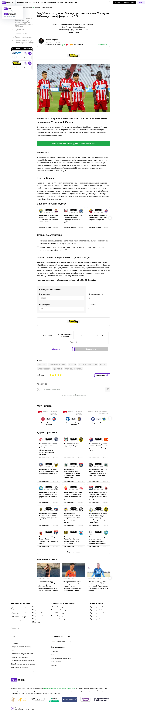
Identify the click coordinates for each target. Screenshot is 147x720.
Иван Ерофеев (52, 39)
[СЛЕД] (110, 218)
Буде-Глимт (57, 369)
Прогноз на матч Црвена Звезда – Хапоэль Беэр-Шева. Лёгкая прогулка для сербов (73, 495)
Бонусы (60, 2)
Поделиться (100, 375)
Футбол (103, 365)
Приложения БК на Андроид (63, 603)
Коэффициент (44, 305)
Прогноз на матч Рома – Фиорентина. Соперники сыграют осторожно (98, 217)
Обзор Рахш (36, 622)
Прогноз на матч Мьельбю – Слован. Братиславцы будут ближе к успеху (71, 540)
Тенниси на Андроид (58, 619)
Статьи (28, 2)
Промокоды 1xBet (96, 607)
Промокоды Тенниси (97, 616)
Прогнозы (35, 2)
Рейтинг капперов (38, 607)
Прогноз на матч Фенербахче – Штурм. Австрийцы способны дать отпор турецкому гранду (72, 518)
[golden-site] (23, 699)
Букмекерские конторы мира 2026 (19, 613)
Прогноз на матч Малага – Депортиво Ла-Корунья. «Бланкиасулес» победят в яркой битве (48, 218)
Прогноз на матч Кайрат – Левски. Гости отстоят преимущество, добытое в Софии (48, 517)
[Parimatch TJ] (17, 63)
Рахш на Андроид (57, 616)
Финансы (54, 665)
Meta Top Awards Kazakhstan (61, 658)
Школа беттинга (71, 2)
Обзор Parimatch (37, 613)
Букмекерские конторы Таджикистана (19, 608)
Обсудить (55, 349)
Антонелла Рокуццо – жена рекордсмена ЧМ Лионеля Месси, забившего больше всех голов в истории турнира (48, 586)
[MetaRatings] (18, 680)
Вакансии (14, 640)
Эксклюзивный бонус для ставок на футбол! (73, 143)
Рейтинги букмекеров (20, 603)
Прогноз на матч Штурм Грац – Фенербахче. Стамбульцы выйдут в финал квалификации (98, 472)
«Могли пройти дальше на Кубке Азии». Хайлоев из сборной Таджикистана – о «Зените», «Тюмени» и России (98, 586)
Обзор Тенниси (37, 619)
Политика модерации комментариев (24, 671)
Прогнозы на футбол (73, 369)
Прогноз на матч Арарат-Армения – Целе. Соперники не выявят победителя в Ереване (98, 540)
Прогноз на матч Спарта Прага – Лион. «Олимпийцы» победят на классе (48, 540)
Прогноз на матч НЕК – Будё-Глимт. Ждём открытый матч (72, 446)
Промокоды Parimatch (98, 610)
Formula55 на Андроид (59, 613)
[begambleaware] (69, 699)
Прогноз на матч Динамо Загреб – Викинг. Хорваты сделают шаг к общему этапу (98, 447)
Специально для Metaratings (21, 647)
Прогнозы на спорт (57, 365)
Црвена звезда (44, 369)
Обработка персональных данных (23, 664)
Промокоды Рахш (96, 619)
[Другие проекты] (8, 2)
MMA (52, 655)
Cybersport (54, 651)
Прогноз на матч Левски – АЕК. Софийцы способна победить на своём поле (48, 471)
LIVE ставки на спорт (18, 617)
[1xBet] (17, 53)
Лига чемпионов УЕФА (87, 365)
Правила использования (19, 657)
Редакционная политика (19, 667)
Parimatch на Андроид (58, 610)
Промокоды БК (96, 603)
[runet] (13, 699)
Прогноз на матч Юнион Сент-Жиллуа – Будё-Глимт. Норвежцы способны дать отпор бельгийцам (98, 518)
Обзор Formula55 (38, 616)
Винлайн (72, 365)
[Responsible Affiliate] (102, 699)
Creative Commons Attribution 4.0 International (59, 688)
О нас (13, 636)
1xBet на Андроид (57, 607)
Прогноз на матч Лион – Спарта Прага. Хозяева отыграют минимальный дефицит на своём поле (98, 495)
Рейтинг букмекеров (48, 2)
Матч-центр (44, 406)
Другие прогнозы (47, 432)
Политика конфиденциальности (22, 654)
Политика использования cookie (22, 660)
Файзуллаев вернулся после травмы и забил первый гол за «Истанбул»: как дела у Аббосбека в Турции (72, 586)
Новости (20, 2)
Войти (141, 2)
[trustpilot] (54, 699)
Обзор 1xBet (36, 610)
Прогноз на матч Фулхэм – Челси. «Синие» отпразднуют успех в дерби (73, 218)
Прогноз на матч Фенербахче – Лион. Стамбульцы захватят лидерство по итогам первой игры (72, 473)
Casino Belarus (56, 662)
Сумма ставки (44, 294)
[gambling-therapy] (85, 699)
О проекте (14, 643)
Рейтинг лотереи (17, 620)
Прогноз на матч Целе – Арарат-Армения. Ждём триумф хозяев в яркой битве (48, 495)
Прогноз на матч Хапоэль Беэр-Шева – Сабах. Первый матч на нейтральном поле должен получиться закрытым (48, 449)
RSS (12, 650)
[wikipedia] (38, 699)
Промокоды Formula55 (98, 613)
